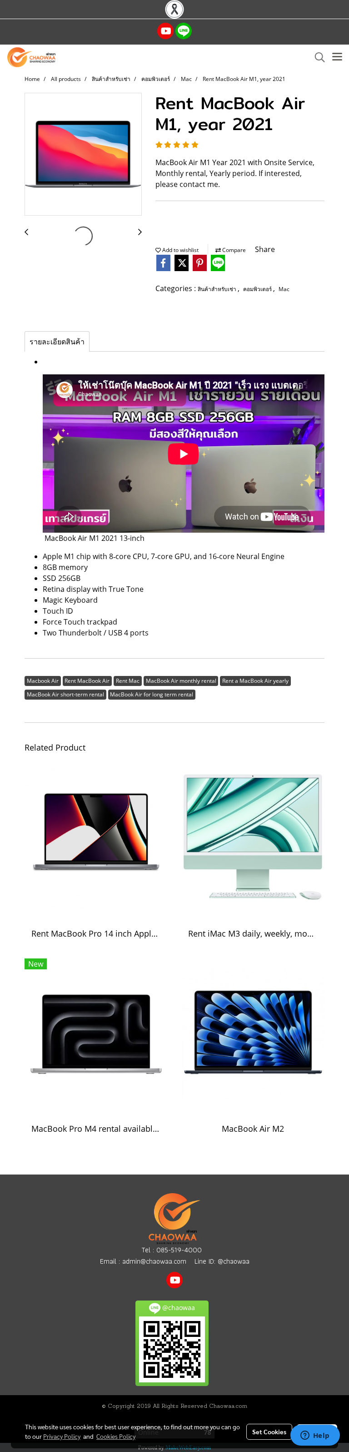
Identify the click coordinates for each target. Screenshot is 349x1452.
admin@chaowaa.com (154, 1261)
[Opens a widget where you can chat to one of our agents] (315, 1436)
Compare (233, 250)
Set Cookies (269, 1431)
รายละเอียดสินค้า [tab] (57, 342)
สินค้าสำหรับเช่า (218, 289)
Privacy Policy (61, 1436)
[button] (317, 57)
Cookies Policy (115, 1436)
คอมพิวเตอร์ (258, 289)
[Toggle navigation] (337, 57)
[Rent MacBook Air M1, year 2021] (83, 154)
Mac (284, 289)
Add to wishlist (180, 250)
